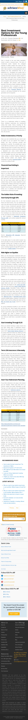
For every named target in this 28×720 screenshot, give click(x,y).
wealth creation (12, 248)
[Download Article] (19, 40)
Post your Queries (19, 637)
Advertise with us (4, 649)
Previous (12, 508)
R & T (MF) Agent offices (6, 658)
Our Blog (6, 594)
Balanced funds (8, 296)
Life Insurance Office (5, 661)
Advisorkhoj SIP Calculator (13, 235)
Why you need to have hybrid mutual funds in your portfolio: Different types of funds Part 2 (14, 487)
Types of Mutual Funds (6, 554)
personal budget (17, 159)
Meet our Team (4, 629)
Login (17, 1)
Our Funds (3, 569)
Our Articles (7, 591)
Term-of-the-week (19, 644)
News (16, 634)
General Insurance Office (6, 663)
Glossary (3, 666)
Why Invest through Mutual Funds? (8, 550)
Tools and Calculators (19, 627)
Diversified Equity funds (20, 296)
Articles (16, 629)
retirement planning (16, 390)
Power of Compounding (6, 561)
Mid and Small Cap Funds (8, 301)
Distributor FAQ (4, 644)
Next (17, 508)
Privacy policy (4, 634)
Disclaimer (3, 637)
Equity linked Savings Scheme (15, 331)
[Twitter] (26, 1)
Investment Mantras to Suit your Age (8, 565)
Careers (3, 632)
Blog (16, 639)
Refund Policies (18, 647)
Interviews (17, 632)
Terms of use (4, 639)
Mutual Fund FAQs (5, 557)
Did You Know (4, 668)
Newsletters (3, 647)
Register (21, 1)
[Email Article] (17, 40)
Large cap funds (21, 284)
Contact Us (3, 627)
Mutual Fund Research (20, 624)
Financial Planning (16, 89)
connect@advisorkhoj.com (20, 661)
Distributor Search (19, 649)
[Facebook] (24, 1)
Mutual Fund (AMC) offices (6, 656)
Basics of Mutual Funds (6, 546)
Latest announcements (20, 642)
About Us (3, 624)
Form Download (4, 671)
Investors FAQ (4, 642)
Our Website (7, 597)
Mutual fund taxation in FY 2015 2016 (13, 468)
